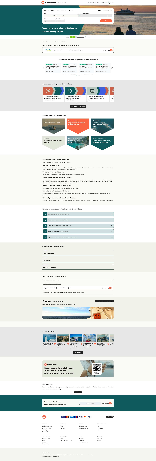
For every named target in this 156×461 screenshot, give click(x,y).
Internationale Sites (46, 438)
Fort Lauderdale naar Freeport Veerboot (52, 284)
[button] (78, 214)
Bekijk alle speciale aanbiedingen (78, 106)
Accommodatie (63, 424)
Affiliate (62, 438)
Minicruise (63, 428)
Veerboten (99, 440)
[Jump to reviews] (78, 37)
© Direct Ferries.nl (45, 452)
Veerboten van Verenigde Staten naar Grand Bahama (72, 292)
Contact (98, 426)
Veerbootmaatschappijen (47, 426)
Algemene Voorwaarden (83, 442)
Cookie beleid (81, 438)
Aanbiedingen (45, 430)
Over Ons (44, 442)
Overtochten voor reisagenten (66, 440)
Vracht (62, 426)
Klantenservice (100, 428)
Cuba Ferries (99, 438)
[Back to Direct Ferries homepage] (48, 2)
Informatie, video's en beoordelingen (104, 301)
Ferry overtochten (45, 431)
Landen (43, 424)
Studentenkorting (45, 443)
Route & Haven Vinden (46, 428)
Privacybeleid (81, 440)
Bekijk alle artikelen (78, 352)
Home (43, 41)
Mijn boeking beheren (83, 426)
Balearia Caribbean (47, 162)
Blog (98, 424)
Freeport (67, 174)
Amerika (49, 41)
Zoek (106, 20)
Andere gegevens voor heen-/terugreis (65, 10)
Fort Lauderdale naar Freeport (51, 180)
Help (98, 430)
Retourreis (47, 10)
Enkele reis (53, 10)
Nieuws (43, 440)
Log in (80, 424)
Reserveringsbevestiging (83, 428)
